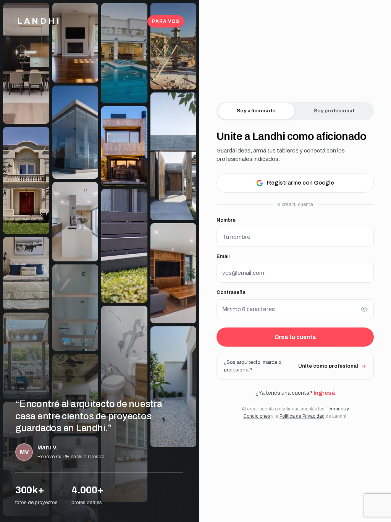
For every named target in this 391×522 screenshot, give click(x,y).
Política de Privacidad (302, 416)
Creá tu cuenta (295, 337)
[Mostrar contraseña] (364, 309)
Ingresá (324, 393)
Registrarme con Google (300, 183)
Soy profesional (334, 110)
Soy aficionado (256, 110)
